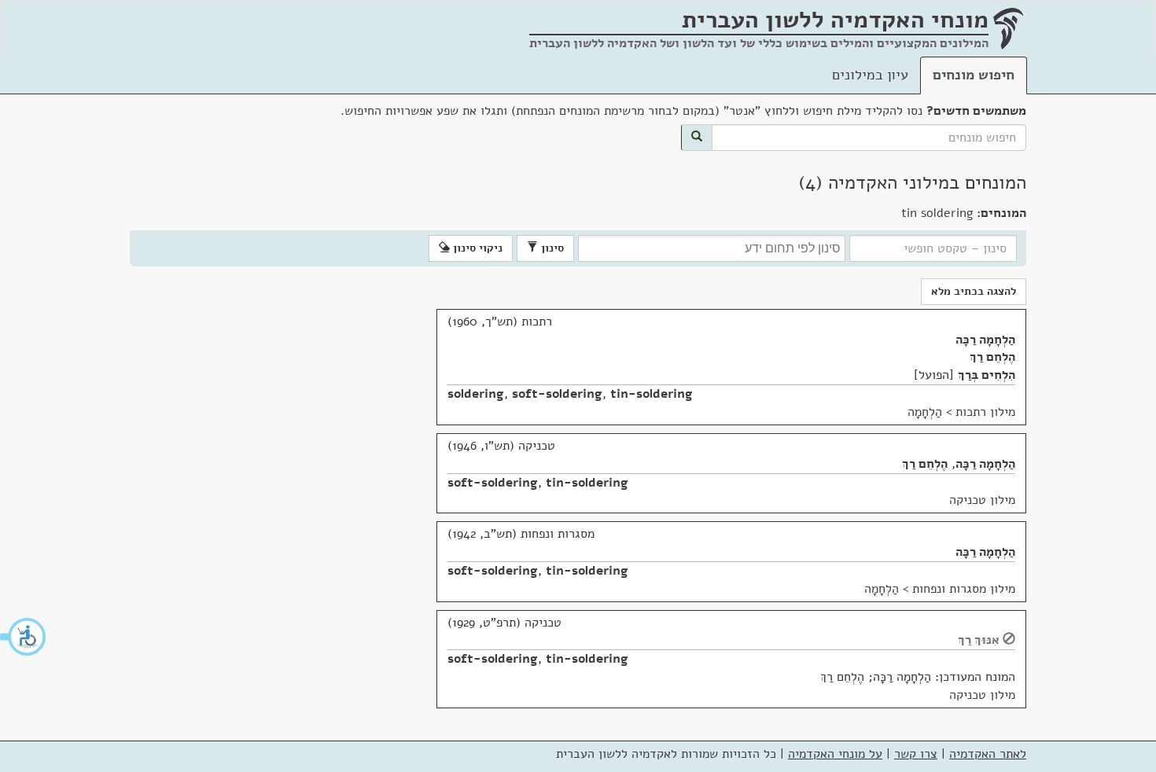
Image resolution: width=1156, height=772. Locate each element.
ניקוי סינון (476, 248)
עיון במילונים (870, 74)
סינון (551, 248)
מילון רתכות (985, 412)
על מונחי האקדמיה (835, 754)
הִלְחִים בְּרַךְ (986, 375)
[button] (23, 636)
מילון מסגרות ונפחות (963, 588)
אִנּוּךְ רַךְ (979, 640)
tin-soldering (651, 394)
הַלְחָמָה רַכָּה (985, 339)
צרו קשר (915, 754)
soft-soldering (557, 394)
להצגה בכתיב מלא (973, 291)
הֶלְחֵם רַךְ (992, 357)
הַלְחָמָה (924, 412)
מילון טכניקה (982, 500)
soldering (475, 394)
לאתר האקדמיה (987, 754)
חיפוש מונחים (973, 74)
